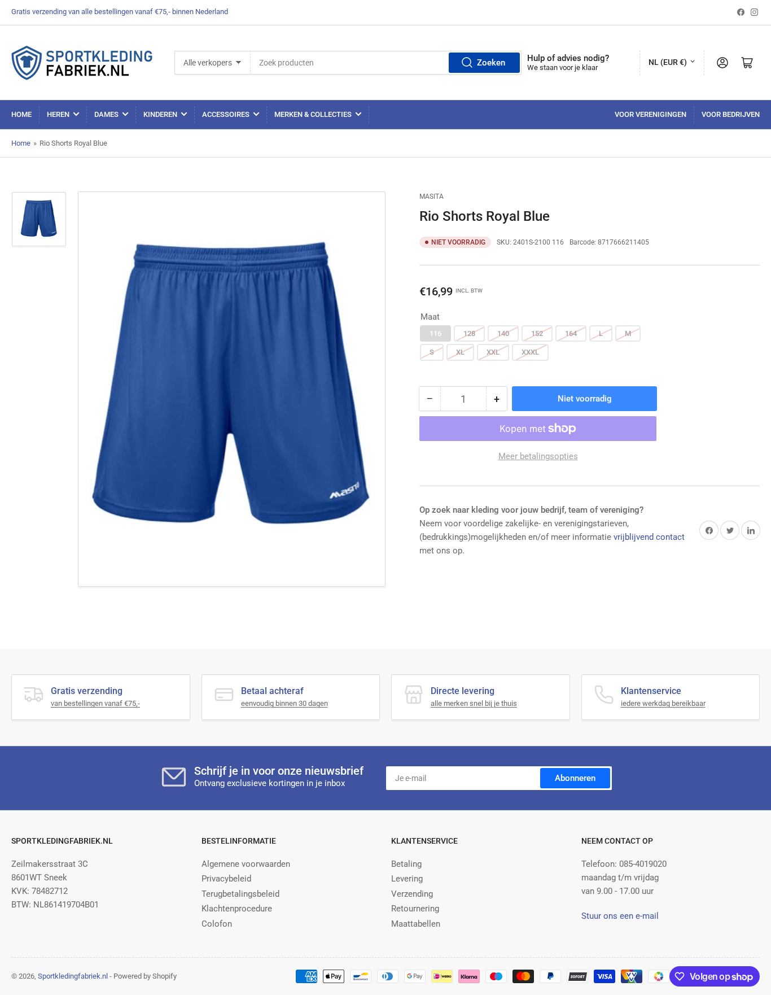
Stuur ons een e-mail (620, 916)
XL (460, 352)
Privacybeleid (226, 879)
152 (537, 333)
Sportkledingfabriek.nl (73, 976)
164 (571, 333)
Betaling (406, 864)
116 (435, 333)
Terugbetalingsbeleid (240, 894)
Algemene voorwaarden (245, 864)
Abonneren (575, 778)
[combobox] (386, 63)
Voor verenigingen (650, 114)
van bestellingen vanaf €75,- (95, 703)
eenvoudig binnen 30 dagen (284, 703)
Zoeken (491, 63)
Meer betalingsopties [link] (538, 456)
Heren (58, 114)
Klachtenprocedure (236, 909)
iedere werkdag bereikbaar (663, 703)
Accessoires (225, 114)
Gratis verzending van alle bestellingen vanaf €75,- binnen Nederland (119, 11)
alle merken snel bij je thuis (474, 703)
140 (503, 333)
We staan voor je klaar (562, 67)
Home (21, 114)
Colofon (216, 924)
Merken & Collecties (313, 114)
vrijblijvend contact (649, 537)
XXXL (530, 352)
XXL (493, 352)
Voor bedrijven (731, 114)
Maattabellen (415, 924)
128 (469, 333)
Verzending (412, 894)
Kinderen (160, 114)
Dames (106, 114)
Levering (407, 879)
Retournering (415, 909)
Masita (431, 196)
